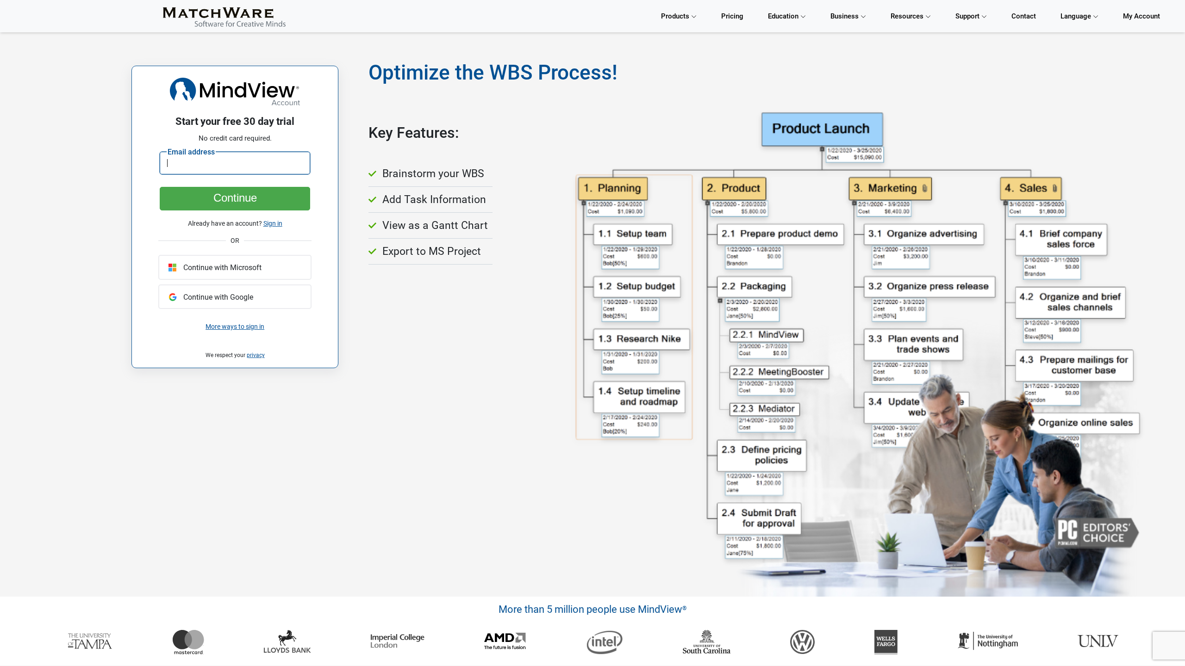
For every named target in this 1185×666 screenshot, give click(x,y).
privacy (256, 355)
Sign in (272, 224)
